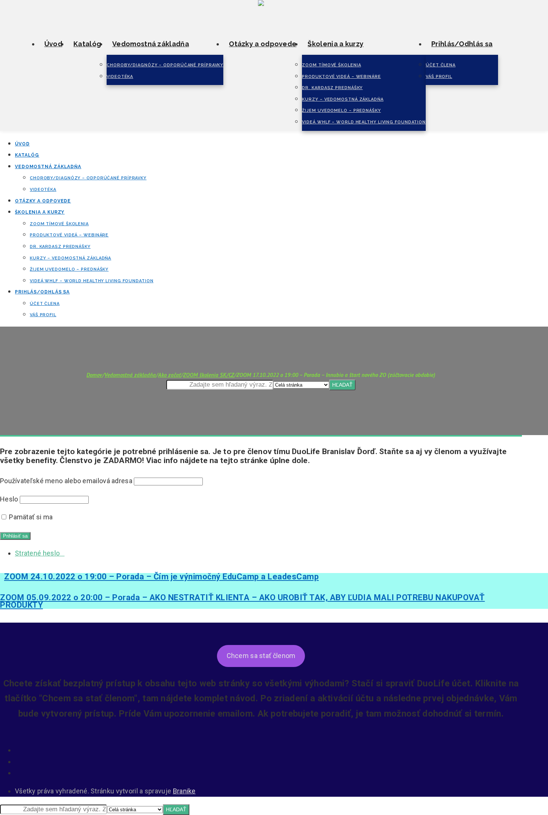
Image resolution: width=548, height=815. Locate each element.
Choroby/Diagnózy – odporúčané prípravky (165, 65)
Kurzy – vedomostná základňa (342, 99)
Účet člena (441, 65)
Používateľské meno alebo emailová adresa (66, 481)
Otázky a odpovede (262, 44)
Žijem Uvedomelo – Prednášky (341, 110)
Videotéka (120, 76)
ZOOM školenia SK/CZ (208, 374)
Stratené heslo (39, 553)
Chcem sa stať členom (261, 656)
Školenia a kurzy (335, 44)
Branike (184, 791)
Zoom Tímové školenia (331, 65)
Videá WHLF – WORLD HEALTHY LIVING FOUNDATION (364, 122)
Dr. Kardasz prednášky (332, 87)
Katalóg (87, 44)
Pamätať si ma (30, 517)
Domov (94, 374)
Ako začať (169, 374)
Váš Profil (439, 76)
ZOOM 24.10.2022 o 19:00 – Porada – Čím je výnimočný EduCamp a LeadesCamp (161, 576)
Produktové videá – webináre (341, 76)
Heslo (9, 499)
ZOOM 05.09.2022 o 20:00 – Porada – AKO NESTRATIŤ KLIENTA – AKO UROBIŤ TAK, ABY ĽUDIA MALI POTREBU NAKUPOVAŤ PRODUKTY (242, 601)
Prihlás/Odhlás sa (461, 44)
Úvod (53, 44)
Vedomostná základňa (150, 44)
